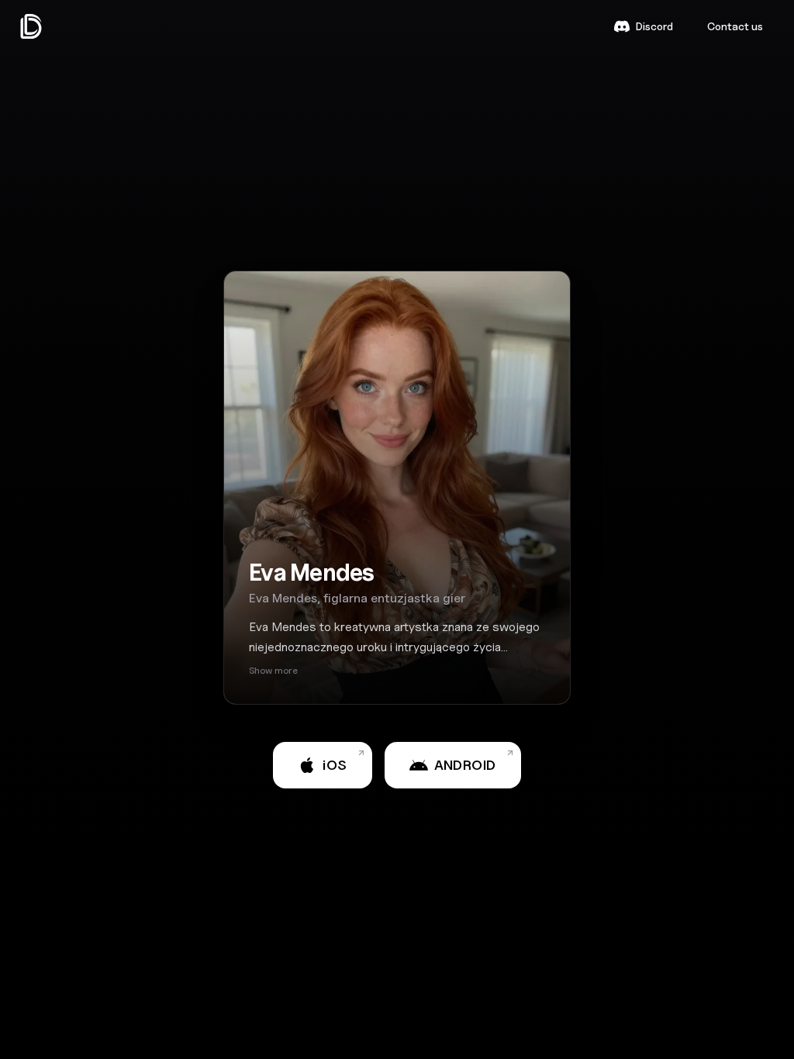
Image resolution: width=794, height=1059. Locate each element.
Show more (273, 670)
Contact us (735, 26)
